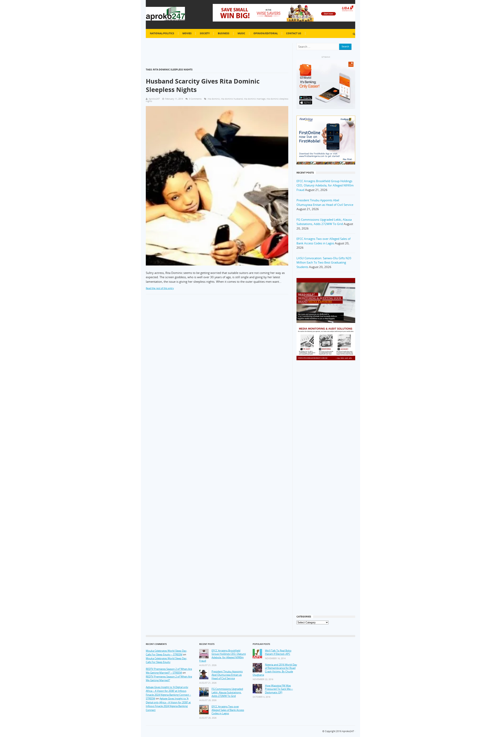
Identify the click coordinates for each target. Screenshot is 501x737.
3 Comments (195, 98)
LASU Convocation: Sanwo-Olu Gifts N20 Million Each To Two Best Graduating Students (323, 262)
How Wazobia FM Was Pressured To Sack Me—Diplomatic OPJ (279, 689)
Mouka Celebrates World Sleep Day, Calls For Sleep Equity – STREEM (166, 652)
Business (223, 33)
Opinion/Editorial (265, 33)
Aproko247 (348, 731)
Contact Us (293, 33)
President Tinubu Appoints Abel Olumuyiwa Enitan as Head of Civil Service (227, 675)
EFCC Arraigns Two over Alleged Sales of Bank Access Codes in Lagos (228, 710)
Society (205, 33)
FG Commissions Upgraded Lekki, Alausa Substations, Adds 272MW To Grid (227, 692)
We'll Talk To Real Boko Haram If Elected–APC (278, 652)
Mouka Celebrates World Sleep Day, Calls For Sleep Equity (166, 660)
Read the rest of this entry (160, 288)
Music (241, 33)
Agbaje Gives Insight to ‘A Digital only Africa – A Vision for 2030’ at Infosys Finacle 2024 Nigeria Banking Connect (168, 704)
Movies (187, 33)
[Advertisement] (325, 426)
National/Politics (162, 33)
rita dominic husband (232, 98)
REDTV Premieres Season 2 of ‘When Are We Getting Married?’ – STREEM (169, 671)
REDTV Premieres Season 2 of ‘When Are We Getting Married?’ (169, 678)
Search (345, 46)
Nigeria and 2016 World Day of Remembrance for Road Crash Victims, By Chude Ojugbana (275, 670)
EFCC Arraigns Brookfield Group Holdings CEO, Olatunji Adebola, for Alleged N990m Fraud (325, 185)
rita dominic (214, 98)
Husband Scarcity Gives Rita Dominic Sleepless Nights (203, 85)
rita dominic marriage (254, 98)
